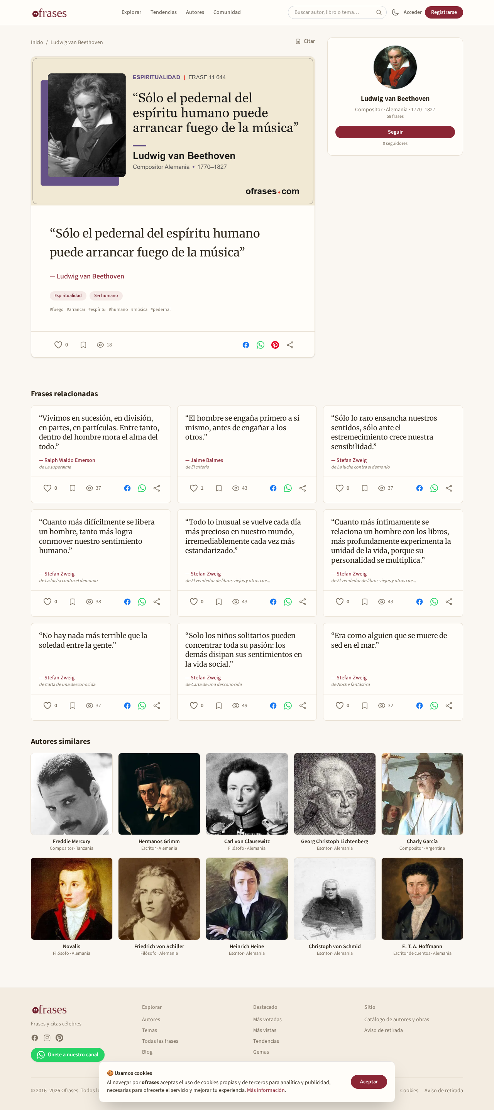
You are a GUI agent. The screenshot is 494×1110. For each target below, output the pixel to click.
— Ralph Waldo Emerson (67, 460)
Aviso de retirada (383, 1030)
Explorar (131, 12)
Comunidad (227, 12)
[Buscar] (381, 12)
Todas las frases (160, 1041)
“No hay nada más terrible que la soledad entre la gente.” (93, 640)
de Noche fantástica (350, 685)
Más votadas (267, 1019)
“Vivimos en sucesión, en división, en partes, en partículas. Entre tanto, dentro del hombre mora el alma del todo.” (99, 432)
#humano (118, 310)
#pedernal (161, 310)
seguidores (395, 144)
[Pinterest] (59, 1038)
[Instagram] (47, 1038)
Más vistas (264, 1030)
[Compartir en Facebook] (246, 345)
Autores (195, 12)
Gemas (261, 1052)
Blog (147, 1052)
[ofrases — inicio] (52, 12)
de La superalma (55, 467)
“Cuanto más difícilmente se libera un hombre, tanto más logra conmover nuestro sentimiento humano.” (97, 536)
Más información (266, 1090)
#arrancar (76, 310)
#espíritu (97, 310)
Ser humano (106, 295)
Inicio (37, 42)
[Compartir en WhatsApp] (260, 345)
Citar (309, 41)
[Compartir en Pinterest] (275, 345)
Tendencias (164, 12)
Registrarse (444, 12)
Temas (149, 1030)
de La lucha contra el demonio (360, 467)
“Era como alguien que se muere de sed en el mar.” (389, 640)
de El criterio (197, 467)
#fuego (57, 310)
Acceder (413, 12)
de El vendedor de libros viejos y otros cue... (227, 581)
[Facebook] (35, 1038)
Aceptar (369, 1082)
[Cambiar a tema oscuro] (395, 12)
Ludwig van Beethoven (77, 42)
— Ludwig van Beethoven (87, 276)
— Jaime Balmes (204, 460)
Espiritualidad (68, 295)
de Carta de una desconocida (67, 685)
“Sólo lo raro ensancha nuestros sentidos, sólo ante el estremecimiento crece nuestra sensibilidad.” (384, 432)
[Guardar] (83, 345)
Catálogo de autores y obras (396, 1019)
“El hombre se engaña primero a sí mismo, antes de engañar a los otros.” (242, 428)
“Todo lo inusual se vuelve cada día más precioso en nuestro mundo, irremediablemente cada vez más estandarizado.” (243, 536)
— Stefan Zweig (349, 460)
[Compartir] (290, 345)
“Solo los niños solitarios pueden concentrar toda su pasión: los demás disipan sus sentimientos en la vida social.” (243, 650)
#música (139, 310)
